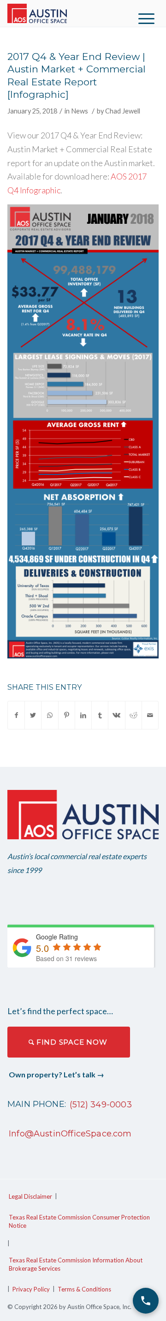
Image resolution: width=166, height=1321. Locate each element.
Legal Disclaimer (30, 1196)
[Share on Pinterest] (67, 715)
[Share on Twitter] (33, 715)
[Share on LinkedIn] (83, 715)
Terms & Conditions (84, 1289)
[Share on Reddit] (133, 715)
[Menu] (146, 18)
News (79, 111)
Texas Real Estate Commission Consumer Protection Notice (79, 1221)
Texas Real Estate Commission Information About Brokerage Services (75, 1264)
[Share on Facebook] (16, 715)
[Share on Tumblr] (100, 715)
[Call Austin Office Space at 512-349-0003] (146, 1301)
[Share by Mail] (150, 715)
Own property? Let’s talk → (56, 1074)
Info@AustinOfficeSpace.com (70, 1134)
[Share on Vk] (116, 715)
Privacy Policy (31, 1289)
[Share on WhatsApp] (50, 715)
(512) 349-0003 (101, 1105)
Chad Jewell (122, 111)
